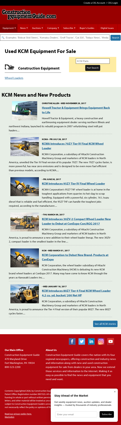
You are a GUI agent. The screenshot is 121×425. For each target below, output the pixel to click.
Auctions (36, 27)
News (23, 27)
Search (115, 37)
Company (52, 27)
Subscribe (68, 27)
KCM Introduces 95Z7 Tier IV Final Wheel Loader (73, 183)
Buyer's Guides (87, 27)
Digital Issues (107, 27)
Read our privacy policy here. (18, 413)
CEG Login (113, 2)
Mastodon (9, 417)
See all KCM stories (105, 323)
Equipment (8, 27)
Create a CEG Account (94, 2)
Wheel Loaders (14, 78)
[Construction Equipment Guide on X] (82, 343)
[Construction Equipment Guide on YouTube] (111, 343)
